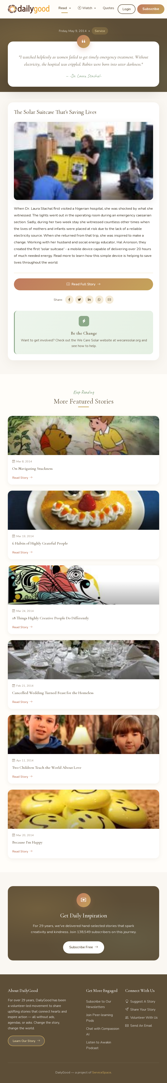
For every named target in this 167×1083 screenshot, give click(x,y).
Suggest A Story (142, 1001)
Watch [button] (87, 8)
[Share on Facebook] (69, 300)
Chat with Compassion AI (102, 1031)
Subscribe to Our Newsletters (98, 1004)
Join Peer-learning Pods (99, 1018)
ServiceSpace (101, 1072)
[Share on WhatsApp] (99, 300)
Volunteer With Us (144, 1017)
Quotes (108, 8)
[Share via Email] (109, 300)
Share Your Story (142, 1009)
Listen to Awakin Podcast (98, 1045)
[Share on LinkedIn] (89, 300)
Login (126, 9)
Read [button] (63, 8)
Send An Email (141, 1025)
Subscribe (150, 9)
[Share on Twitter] (79, 300)
